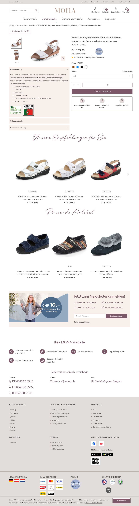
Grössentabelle (127, 71)
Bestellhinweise (57, 446)
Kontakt (13, 442)
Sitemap (13, 410)
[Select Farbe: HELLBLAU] (77, 67)
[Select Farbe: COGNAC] (73, 67)
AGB (94, 410)
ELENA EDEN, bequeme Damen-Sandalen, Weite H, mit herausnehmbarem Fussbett (32, 198)
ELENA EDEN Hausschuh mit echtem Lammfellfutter (106, 272)
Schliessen (121, 501)
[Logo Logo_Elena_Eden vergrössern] (15, 110)
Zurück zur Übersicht (20, 31)
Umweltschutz (98, 424)
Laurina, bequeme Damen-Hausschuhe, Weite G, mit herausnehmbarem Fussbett (69, 273)
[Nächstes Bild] (16, 62)
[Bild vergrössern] (63, 58)
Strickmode (14, 413)
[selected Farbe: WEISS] (86, 67)
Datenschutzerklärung (94, 503)
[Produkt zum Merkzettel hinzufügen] (107, 85)
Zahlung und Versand (59, 410)
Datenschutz (97, 417)
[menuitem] (30, 19)
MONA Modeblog (58, 449)
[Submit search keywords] (36, 10)
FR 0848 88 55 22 (22, 387)
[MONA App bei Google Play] (107, 454)
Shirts (12, 420)
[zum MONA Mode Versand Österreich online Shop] (16, 480)
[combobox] (24, 10)
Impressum (97, 413)
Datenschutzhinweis (82, 322)
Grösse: (74, 71)
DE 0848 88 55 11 (22, 381)
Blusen (12, 427)
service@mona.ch (64, 381)
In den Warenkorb (103, 91)
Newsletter (55, 420)
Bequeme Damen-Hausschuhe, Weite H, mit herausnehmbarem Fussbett (33, 272)
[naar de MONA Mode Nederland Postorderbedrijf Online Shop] (22, 480)
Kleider (12, 430)
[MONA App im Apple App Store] (96, 454)
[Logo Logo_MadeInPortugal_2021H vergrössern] (28, 110)
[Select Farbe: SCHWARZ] (81, 67)
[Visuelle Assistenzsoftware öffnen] (107, 490)
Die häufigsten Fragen (108, 381)
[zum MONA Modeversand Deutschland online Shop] (11, 480)
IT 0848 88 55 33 (22, 393)
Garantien (96, 420)
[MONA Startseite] (65, 10)
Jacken (12, 417)
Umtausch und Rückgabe (60, 413)
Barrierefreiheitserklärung (102, 427)
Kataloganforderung (59, 424)
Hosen (12, 424)
